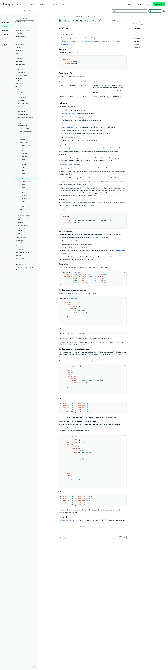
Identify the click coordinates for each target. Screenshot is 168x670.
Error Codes (21, 106)
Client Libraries (6, 34)
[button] (131, 4)
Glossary (20, 109)
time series (119, 250)
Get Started (159, 4)
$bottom (24, 153)
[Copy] (125, 272)
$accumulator (26, 145)
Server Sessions (22, 212)
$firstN (24, 164)
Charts (17, 86)
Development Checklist (21, 75)
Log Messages (21, 111)
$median (24, 178)
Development (70, 16)
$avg (23, 150)
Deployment (5, 22)
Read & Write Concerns (24, 103)
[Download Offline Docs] (33, 667)
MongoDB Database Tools (24, 117)
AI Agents (18, 246)
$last (23, 167)
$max (23, 173)
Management (6, 30)
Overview (18, 25)
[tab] (18, 10)
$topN (23, 206)
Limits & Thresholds (23, 114)
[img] (134, 24)
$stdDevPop (25, 195)
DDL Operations (22, 97)
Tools (4, 39)
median (85, 38)
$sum (23, 201)
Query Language (81, 16)
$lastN (23, 170)
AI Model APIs (19, 240)
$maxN (24, 176)
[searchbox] (129, 11)
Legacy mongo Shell (23, 228)
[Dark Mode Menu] (164, 11)
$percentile (25, 190)
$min (23, 184)
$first (23, 162)
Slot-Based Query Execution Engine (25, 218)
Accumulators (91, 16)
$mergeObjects (26, 181)
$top (23, 204)
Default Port (21, 100)
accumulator (87, 42)
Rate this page (136, 21)
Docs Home (62, 16)
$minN (24, 187)
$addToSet (25, 148)
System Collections (23, 225)
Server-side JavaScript (24, 215)
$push (23, 192)
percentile (97, 38)
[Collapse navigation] (37, 667)
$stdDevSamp (25, 198)
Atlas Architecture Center (6, 44)
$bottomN (25, 156)
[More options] (122, 21)
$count (24, 159)
